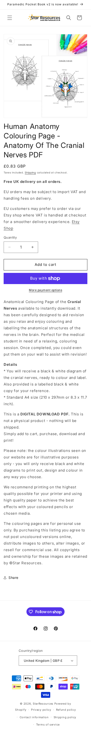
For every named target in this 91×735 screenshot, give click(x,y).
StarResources (43, 703)
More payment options (45, 290)
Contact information (34, 717)
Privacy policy (41, 709)
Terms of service (48, 724)
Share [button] (13, 577)
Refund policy (66, 709)
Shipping (30, 172)
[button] (9, 17)
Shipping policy (65, 717)
